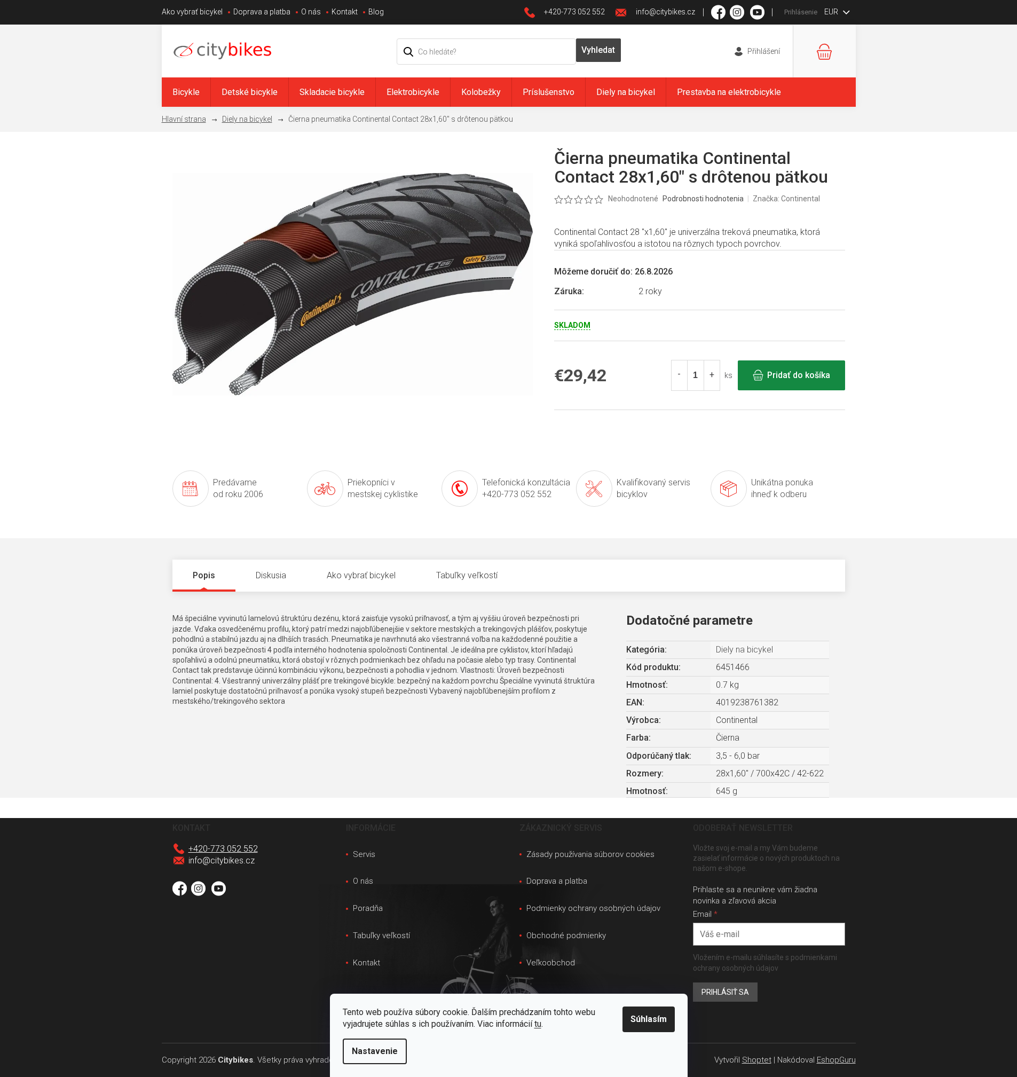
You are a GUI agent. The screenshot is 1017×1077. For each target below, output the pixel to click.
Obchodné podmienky (566, 935)
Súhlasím (648, 1019)
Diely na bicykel (744, 649)
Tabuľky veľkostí (381, 935)
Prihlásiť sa (725, 992)
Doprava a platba (261, 11)
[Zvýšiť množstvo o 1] (712, 375)
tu (537, 1024)
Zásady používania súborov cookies (590, 854)
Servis (364, 854)
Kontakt (345, 11)
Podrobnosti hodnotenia (703, 198)
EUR (832, 11)
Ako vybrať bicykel (192, 11)
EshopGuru (836, 1060)
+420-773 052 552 (223, 849)
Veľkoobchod (550, 963)
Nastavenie (375, 1051)
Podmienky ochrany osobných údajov (593, 908)
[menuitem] (186, 92)
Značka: (786, 198)
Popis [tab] (204, 575)
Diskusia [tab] (271, 575)
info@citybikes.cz (221, 860)
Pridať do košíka (798, 375)
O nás (311, 11)
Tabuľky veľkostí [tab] (467, 575)
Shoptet (756, 1060)
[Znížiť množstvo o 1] (680, 375)
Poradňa (368, 908)
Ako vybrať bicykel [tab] (361, 575)
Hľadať (598, 50)
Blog (376, 11)
